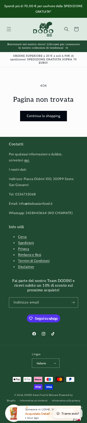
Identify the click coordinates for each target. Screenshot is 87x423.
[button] (9, 29)
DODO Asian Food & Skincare (41, 395)
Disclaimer (26, 267)
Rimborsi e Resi (29, 255)
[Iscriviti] (73, 302)
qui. (27, 160)
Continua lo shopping (43, 116)
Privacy (23, 249)
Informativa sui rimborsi (34, 400)
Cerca (22, 237)
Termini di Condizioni (34, 261)
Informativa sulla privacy (66, 400)
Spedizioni (26, 243)
